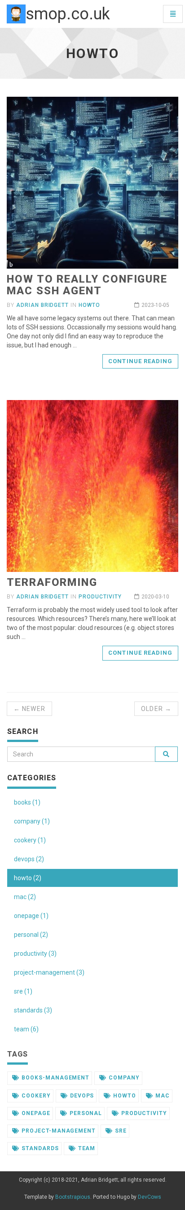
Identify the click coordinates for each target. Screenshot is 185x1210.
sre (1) (23, 991)
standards (40, 1148)
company (124, 1078)
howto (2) (27, 878)
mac (162, 1096)
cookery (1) (30, 840)
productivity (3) (35, 953)
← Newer (29, 708)
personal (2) (31, 934)
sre (121, 1131)
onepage (36, 1113)
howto (89, 305)
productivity (100, 597)
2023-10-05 (155, 305)
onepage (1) (31, 915)
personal (86, 1113)
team (87, 1148)
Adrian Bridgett (42, 305)
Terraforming (52, 582)
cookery (36, 1096)
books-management (55, 1078)
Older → (156, 708)
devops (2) (29, 859)
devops (82, 1096)
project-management (59, 1131)
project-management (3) (49, 972)
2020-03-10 (155, 597)
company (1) (32, 821)
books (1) (27, 802)
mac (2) (25, 896)
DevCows (149, 1197)
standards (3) (33, 1010)
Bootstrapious (72, 1197)
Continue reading (140, 361)
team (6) (26, 1029)
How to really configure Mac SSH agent (87, 285)
